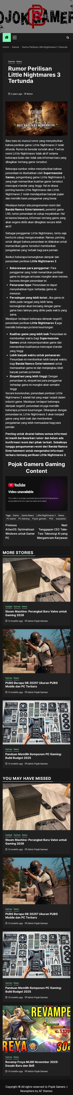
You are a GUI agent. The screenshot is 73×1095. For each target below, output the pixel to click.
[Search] (68, 37)
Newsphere (27, 1091)
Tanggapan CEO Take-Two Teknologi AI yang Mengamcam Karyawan (52, 532)
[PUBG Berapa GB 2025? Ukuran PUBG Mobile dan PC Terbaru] (36, 651)
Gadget (8, 606)
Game (16, 515)
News (19, 61)
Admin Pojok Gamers (37, 621)
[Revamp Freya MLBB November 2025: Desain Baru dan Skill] (36, 1029)
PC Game (11, 518)
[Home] (7, 37)
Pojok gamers (39, 518)
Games (11, 61)
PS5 (51, 518)
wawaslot (61, 518)
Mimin (30, 94)
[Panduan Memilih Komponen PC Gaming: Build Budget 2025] (36, 722)
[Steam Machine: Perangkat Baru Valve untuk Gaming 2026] (36, 580)
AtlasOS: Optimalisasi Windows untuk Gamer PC (20, 532)
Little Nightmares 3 (46, 515)
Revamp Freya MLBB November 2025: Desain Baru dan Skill (31, 1063)
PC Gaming (24, 518)
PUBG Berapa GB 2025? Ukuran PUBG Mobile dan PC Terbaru (31, 684)
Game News (27, 515)
